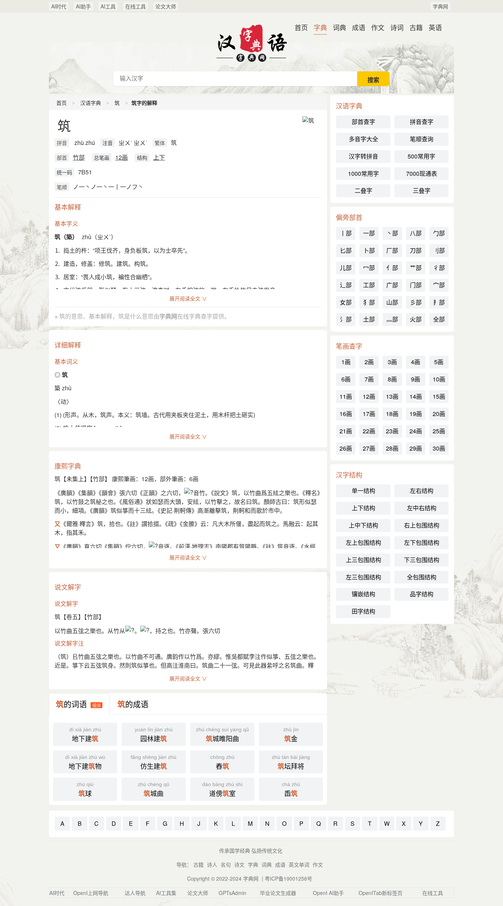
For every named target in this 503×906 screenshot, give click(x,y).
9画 (415, 379)
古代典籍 (251, 42)
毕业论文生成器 (278, 892)
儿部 (346, 267)
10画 (439, 379)
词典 (339, 27)
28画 (392, 448)
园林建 (154, 734)
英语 (435, 27)
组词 (96, 705)
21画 (346, 431)
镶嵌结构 (363, 594)
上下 (159, 157)
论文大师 (165, 6)
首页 (301, 27)
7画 (369, 379)
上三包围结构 (363, 559)
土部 (369, 319)
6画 (346, 379)
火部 (416, 319)
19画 (415, 413)
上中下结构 (363, 525)
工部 (369, 285)
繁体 (160, 142)
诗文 (239, 864)
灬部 (392, 319)
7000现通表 (421, 173)
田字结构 (363, 611)
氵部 (346, 319)
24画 (415, 431)
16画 (346, 413)
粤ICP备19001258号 (288, 878)
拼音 (62, 142)
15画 (439, 396)
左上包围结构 (363, 542)
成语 (358, 27)
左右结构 (421, 490)
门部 (416, 285)
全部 (439, 319)
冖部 (369, 267)
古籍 (416, 27)
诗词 (397, 27)
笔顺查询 (421, 139)
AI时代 (58, 6)
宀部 (439, 285)
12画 (121, 157)
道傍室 (222, 789)
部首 (62, 157)
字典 (320, 27)
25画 (439, 431)
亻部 (392, 267)
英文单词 (299, 864)
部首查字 (363, 121)
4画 (415, 362)
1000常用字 (363, 173)
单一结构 (363, 490)
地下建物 (85, 762)
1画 (346, 362)
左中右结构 (421, 508)
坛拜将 (291, 762)
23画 (392, 431)
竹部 (79, 157)
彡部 (416, 302)
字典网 (440, 6)
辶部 (346, 285)
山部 (392, 302)
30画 (439, 448)
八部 (416, 233)
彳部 (439, 267)
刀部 (416, 250)
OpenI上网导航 (90, 892)
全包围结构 (421, 577)
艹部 (416, 267)
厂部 (392, 250)
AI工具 (108, 6)
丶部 (392, 233)
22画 (369, 431)
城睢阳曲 (222, 734)
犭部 (369, 302)
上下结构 (363, 508)
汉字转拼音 (363, 156)
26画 (346, 448)
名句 (226, 864)
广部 (392, 285)
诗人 (212, 864)
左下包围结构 (421, 542)
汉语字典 (90, 102)
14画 (415, 396)
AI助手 (83, 6)
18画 (392, 413)
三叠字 (421, 190)
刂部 (439, 250)
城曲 (153, 789)
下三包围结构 (421, 559)
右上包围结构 (421, 525)
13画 (392, 396)
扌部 (439, 302)
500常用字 (421, 156)
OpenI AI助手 (328, 892)
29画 (415, 448)
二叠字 (363, 190)
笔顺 (62, 187)
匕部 (346, 250)
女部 (346, 302)
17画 (369, 413)
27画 (369, 448)
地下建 (85, 734)
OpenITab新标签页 (380, 892)
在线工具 (135, 6)
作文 (377, 27)
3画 (392, 362)
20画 (439, 413)
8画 (392, 379)
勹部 (439, 233)
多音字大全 (363, 139)
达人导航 (135, 892)
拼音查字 (421, 121)
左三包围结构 (363, 577)
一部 (369, 233)
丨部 (346, 233)
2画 (369, 362)
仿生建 (153, 762)
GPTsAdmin (232, 892)
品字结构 (421, 594)
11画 (346, 396)
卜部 (369, 250)
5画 (438, 362)
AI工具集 (166, 892)
